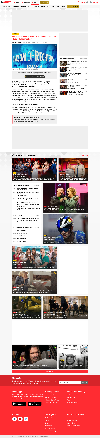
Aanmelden (84, 382)
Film (58, 6)
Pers (68, 400)
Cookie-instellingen (73, 426)
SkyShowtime (49, 418)
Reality (48, 6)
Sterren (43, 6)
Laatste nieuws (7, 6)
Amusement (36, 6)
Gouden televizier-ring (73, 6)
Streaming (63, 6)
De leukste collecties (51, 403)
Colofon (47, 423)
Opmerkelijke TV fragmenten (19, 6)
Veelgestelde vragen (73, 395)
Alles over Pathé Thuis (52, 400)
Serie (53, 6)
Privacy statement (73, 421)
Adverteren (48, 426)
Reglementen (71, 397)
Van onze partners (50, 428)
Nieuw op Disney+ (50, 397)
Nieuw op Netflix (50, 395)
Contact (47, 421)
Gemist (30, 6)
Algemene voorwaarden (74, 418)
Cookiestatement (72, 423)
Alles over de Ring (72, 403)
